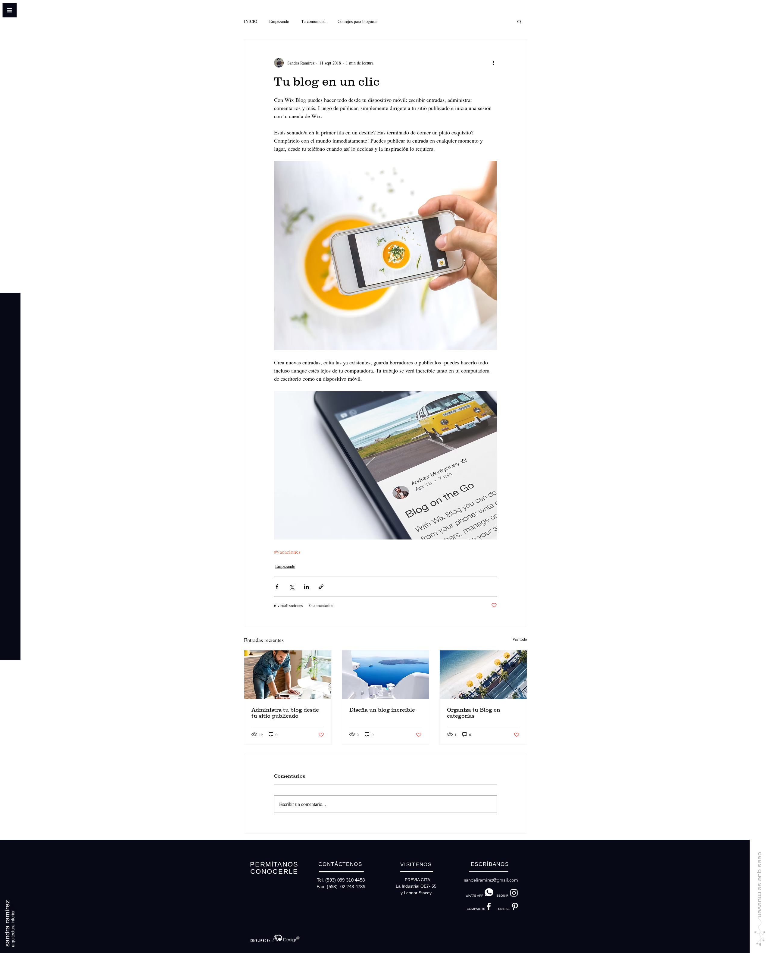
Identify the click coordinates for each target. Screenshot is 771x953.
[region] (287, 937)
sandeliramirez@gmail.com (491, 880)
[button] (10, 21)
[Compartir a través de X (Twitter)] (292, 587)
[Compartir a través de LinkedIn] (306, 587)
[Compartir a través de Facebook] (277, 587)
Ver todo (519, 639)
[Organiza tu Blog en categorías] (483, 674)
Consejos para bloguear (357, 21)
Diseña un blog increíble (382, 710)
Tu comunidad (313, 21)
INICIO (250, 21)
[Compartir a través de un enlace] (321, 587)
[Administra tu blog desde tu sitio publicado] (287, 674)
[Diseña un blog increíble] (385, 674)
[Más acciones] (493, 62)
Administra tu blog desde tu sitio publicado (285, 713)
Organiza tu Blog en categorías (473, 713)
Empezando (279, 21)
